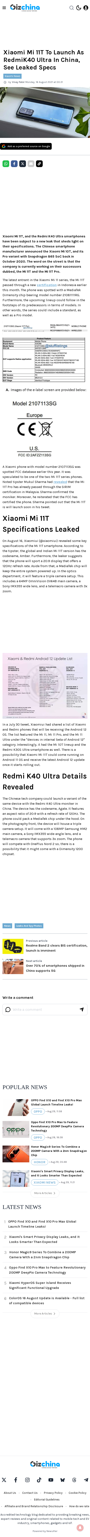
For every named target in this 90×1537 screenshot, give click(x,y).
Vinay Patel (18, 82)
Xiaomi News (12, 76)
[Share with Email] (31, 163)
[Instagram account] (27, 1479)
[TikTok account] (39, 1479)
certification (47, 285)
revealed (60, 482)
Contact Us (30, 1493)
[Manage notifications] (80, 1527)
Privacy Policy (53, 1493)
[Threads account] (74, 1479)
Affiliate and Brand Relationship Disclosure (34, 1506)
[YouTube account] (50, 1479)
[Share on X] (22, 163)
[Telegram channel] (86, 1479)
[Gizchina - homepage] (25, 7)
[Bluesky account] (62, 1479)
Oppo (38, 1111)
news (7, 925)
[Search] (71, 7)
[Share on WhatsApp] (6, 163)
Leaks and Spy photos (29, 925)
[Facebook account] (15, 1479)
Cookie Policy (77, 1493)
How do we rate (79, 1506)
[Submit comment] (82, 1010)
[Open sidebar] (4, 7)
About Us (10, 1493)
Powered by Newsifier (45, 1531)
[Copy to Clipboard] (39, 163)
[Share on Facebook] (14, 163)
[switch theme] (79, 8)
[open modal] (85, 7)
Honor (39, 1162)
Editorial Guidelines (47, 1499)
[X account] (3, 1479)
